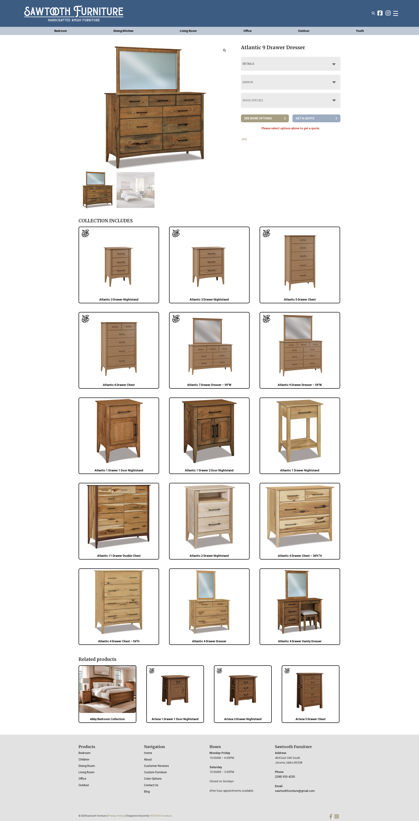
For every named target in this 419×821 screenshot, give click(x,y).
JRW (244, 139)
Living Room (188, 31)
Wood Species (253, 100)
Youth (360, 31)
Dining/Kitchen (123, 31)
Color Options (153, 778)
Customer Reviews (156, 766)
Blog (147, 791)
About (148, 759)
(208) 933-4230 (285, 776)
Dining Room (87, 766)
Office (247, 31)
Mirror (248, 82)
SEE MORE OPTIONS (258, 118)
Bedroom (60, 31)
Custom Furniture (155, 772)
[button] (225, 50)
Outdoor (304, 31)
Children (84, 759)
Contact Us (151, 785)
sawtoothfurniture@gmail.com (295, 791)
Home (148, 753)
